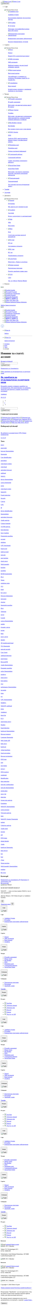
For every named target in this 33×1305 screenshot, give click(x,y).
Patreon (8, 1012)
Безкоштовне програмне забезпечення (16, 921)
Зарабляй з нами (9, 986)
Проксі (6, 937)
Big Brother (7, 960)
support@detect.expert (12, 1244)
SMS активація (9, 938)
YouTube (9, 1003)
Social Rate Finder (9, 967)
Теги (5, 347)
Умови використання (7, 1288)
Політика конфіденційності (22, 1288)
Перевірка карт (9, 964)
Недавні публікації (6, 361)
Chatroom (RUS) (26, 419)
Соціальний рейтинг (10, 965)
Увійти (3, 305)
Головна (7, 344)
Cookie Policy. (28, 1300)
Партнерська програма (11, 982)
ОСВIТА (7, 942)
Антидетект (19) (6, 881)
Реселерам (7, 984)
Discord (8, 1010)
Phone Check (8, 959)
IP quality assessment (10, 957)
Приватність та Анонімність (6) (10, 880)
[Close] (5, 3)
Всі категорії (5, 883)
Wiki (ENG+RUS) (23, 422)
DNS (5, 962)
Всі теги (3, 872)
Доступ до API (11, 1014)
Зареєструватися (10, 305)
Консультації (8, 940)
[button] (18, 8)
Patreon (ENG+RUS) (16, 421)
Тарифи (3, 989)
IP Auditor (7, 920)
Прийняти (4, 1303)
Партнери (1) (25, 880)
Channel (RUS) (15, 417)
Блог (5, 345)
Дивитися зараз (5, 904)
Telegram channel (11, 1005)
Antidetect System (9, 918)
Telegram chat (10, 1007)
